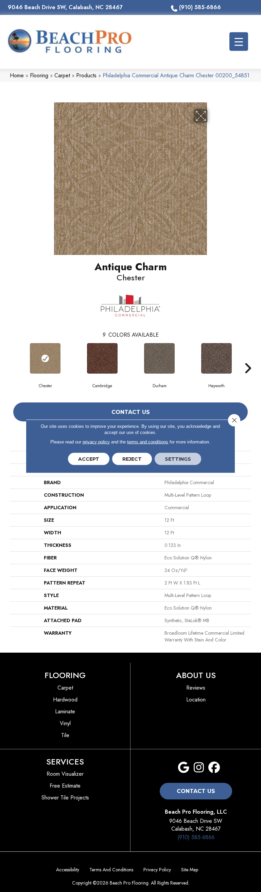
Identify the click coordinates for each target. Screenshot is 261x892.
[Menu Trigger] (238, 41)
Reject (132, 459)
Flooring (39, 75)
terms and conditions (147, 441)
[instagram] (199, 767)
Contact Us (130, 412)
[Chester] (45, 358)
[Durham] (159, 358)
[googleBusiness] (183, 767)
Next (248, 358)
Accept (88, 459)
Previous (13, 358)
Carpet (62, 75)
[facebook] (214, 767)
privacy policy (96, 441)
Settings (178, 459)
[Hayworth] (216, 358)
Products (86, 75)
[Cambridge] (102, 358)
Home (17, 75)
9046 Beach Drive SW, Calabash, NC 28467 (65, 7)
